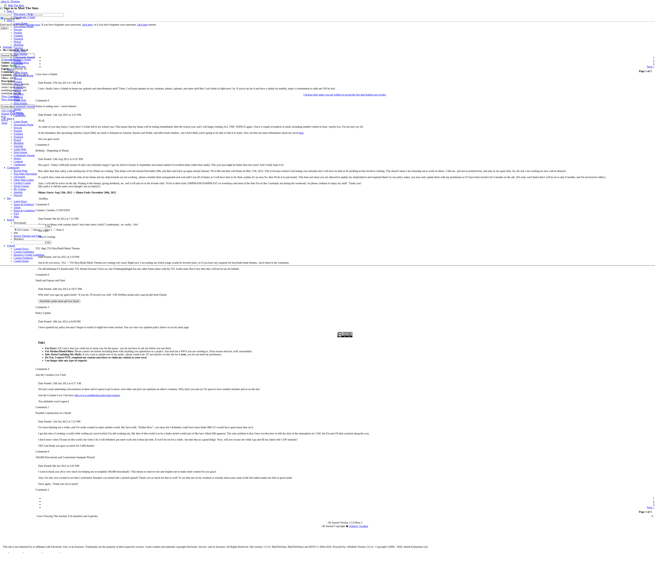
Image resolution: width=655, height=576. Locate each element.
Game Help (20, 51)
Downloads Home (23, 26)
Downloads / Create (24, 17)
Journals (18, 192)
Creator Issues (21, 261)
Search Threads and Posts (27, 235)
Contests (18, 63)
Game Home (20, 23)
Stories (17, 60)
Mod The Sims (16, 5)
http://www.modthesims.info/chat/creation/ (97, 395)
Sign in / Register (10, 1)
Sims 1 (10, 11)
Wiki (16, 216)
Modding (19, 44)
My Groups (20, 189)
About (17, 207)
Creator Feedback (23, 257)
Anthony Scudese (358, 526)
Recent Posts (20, 170)
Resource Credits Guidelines (29, 254)
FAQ (16, 213)
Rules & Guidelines (24, 210)
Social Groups (21, 186)
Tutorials (18, 48)
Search (10, 219)
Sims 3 (10, 69)
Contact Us (16, 552)
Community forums (24, 57)
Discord (18, 195)
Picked (17, 41)
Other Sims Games (24, 179)
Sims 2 (10, 20)
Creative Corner (22, 182)
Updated (18, 35)
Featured (18, 38)
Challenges (20, 66)
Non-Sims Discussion (25, 173)
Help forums (20, 54)
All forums (19, 176)
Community (13, 167)
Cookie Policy (51, 552)
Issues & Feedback (24, 204)
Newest (18, 29)
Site (9, 198)
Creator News (21, 248)
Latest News (20, 201)
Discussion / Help (23, 14)
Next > (650, 507)
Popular (18, 32)
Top (5, 552)
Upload (11, 245)
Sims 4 (10, 118)
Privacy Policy (33, 552)
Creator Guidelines (24, 251)
